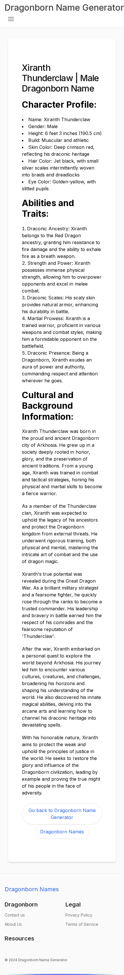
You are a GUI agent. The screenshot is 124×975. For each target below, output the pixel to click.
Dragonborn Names (62, 832)
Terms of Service (81, 924)
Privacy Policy (78, 915)
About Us (13, 924)
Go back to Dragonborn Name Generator (62, 813)
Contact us (15, 915)
